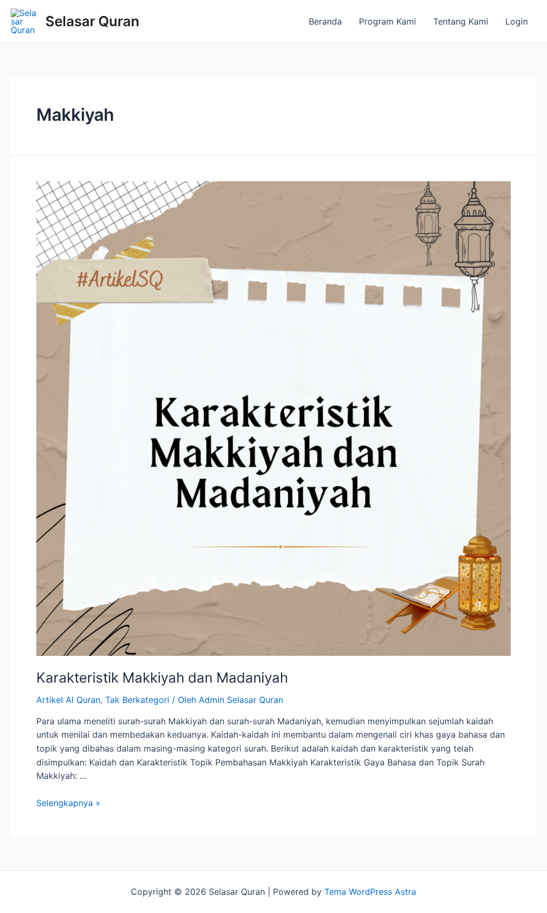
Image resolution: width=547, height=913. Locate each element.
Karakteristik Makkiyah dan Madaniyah (162, 677)
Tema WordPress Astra (370, 891)
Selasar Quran (92, 21)
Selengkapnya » (68, 803)
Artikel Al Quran (68, 699)
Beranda (325, 21)
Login (516, 21)
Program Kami (387, 21)
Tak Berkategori (137, 699)
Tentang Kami (460, 21)
